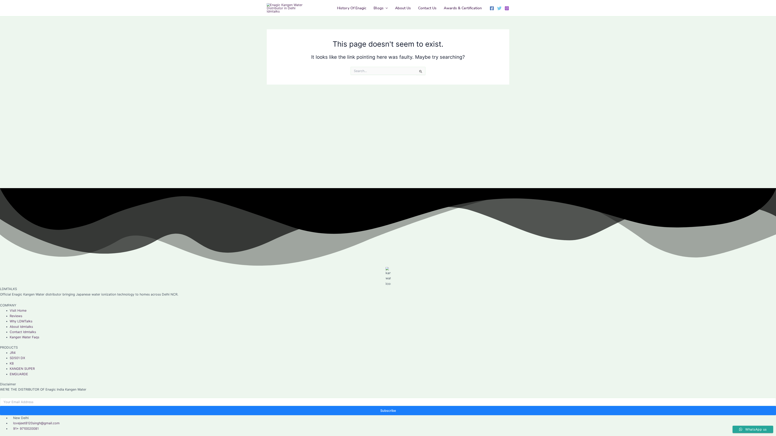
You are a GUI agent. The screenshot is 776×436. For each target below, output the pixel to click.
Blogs (379, 8)
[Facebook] (491, 8)
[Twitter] (499, 8)
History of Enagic (351, 8)
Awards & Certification (463, 8)
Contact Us (427, 8)
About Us (403, 8)
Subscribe (388, 411)
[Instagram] (506, 8)
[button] (386, 8)
